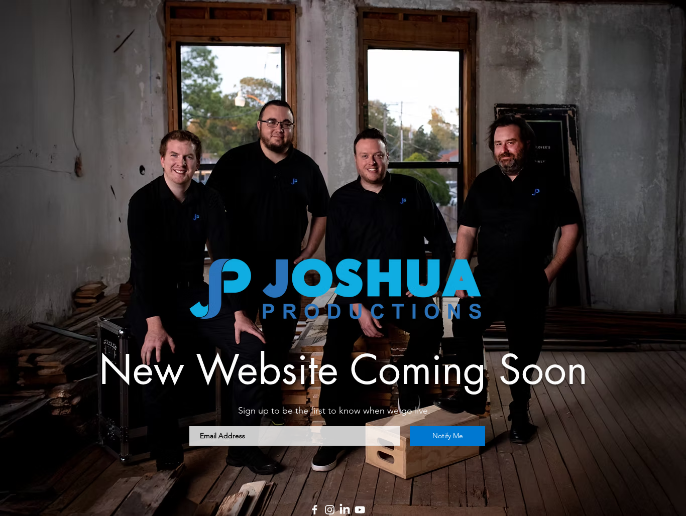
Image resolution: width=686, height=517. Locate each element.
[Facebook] (314, 509)
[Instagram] (329, 509)
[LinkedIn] (344, 509)
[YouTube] (360, 509)
